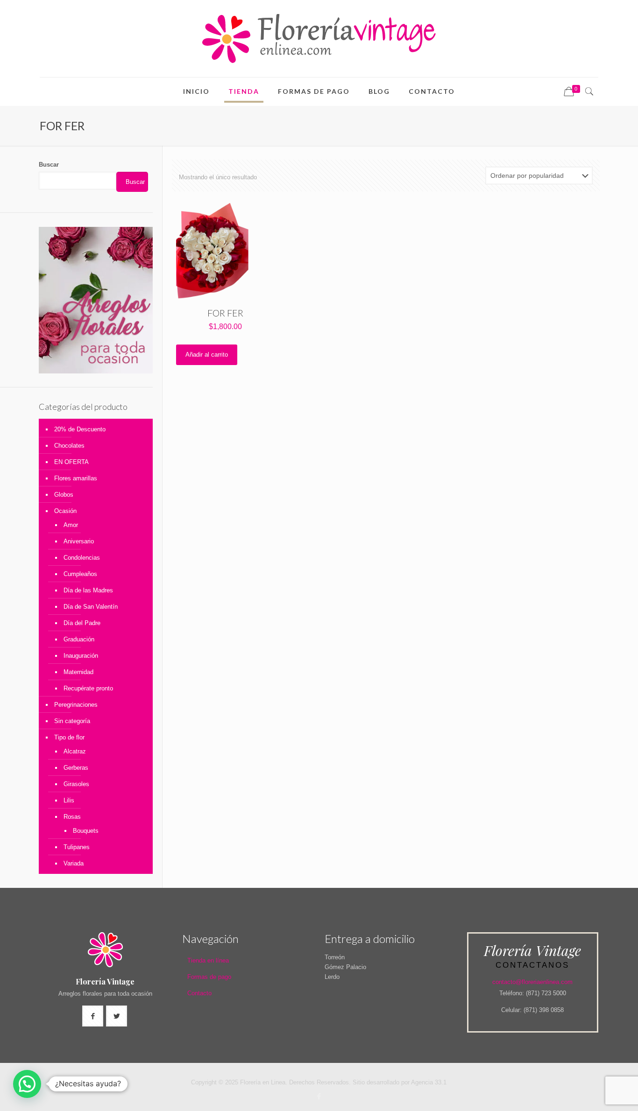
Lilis (69, 800)
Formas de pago (209, 976)
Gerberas (76, 767)
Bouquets (86, 830)
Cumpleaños (80, 573)
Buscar (49, 164)
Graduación (79, 639)
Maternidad (78, 671)
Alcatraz (75, 751)
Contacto (199, 993)
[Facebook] (319, 1096)
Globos (63, 494)
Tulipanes (77, 847)
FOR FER (225, 312)
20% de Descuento (80, 429)
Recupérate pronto (88, 688)
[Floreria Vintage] (319, 38)
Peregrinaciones (76, 704)
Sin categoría (72, 720)
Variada (74, 863)
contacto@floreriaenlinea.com (532, 981)
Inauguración (81, 655)
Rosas (72, 816)
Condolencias (82, 557)
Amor (71, 524)
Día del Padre (82, 622)
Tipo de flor (69, 737)
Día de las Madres (88, 590)
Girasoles (76, 784)
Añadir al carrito (206, 354)
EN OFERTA (71, 461)
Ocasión (65, 510)
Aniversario (79, 541)
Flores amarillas (75, 478)
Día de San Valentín (91, 606)
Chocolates (69, 445)
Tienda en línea (208, 960)
